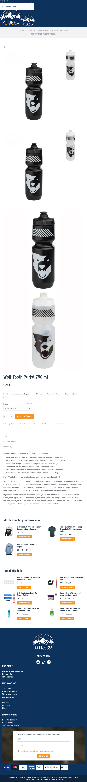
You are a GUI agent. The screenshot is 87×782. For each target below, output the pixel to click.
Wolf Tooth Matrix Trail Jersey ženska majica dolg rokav (29, 528)
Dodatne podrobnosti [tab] (12, 441)
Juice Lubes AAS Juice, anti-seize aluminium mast (71, 594)
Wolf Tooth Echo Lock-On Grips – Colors (27, 594)
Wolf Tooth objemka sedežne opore (71, 578)
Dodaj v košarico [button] (24, 587)
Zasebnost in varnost (43, 779)
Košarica (6, 705)
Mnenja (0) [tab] (7, 447)
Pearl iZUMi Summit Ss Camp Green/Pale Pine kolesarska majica (71, 529)
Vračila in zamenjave (10, 725)
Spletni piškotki (57, 779)
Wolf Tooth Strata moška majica (26, 545)
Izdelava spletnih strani (64, 777)
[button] (4, 47)
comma (75, 777)
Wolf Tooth (61, 424)
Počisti (29, 403)
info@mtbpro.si (10, 691)
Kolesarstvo (26, 424)
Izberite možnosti (24, 537)
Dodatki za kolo (16, 424)
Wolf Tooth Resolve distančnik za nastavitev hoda (29, 578)
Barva (5, 404)
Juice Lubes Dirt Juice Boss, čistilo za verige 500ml (71, 609)
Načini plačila (7, 723)
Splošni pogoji (29, 779)
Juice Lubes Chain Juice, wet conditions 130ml (28, 609)
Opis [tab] (5, 436)
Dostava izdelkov (9, 720)
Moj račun (6, 703)
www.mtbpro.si (11, 694)
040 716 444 (9, 689)
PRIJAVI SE (43, 756)
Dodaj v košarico (24, 416)
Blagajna (6, 708)
